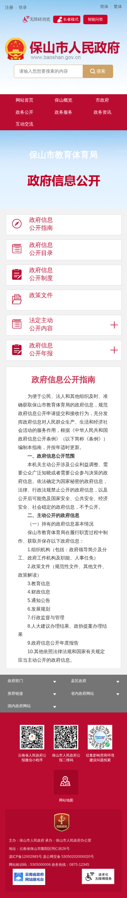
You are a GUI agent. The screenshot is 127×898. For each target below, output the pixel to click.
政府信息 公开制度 (41, 274)
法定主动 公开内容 (41, 324)
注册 (9, 7)
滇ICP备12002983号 (25, 857)
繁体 (118, 6)
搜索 (101, 71)
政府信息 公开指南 (41, 224)
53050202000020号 (77, 857)
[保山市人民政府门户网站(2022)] (63, 48)
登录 (23, 7)
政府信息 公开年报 (41, 349)
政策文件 (41, 295)
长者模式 (71, 19)
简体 (104, 6)
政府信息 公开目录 (41, 249)
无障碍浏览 (40, 19)
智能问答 (95, 19)
